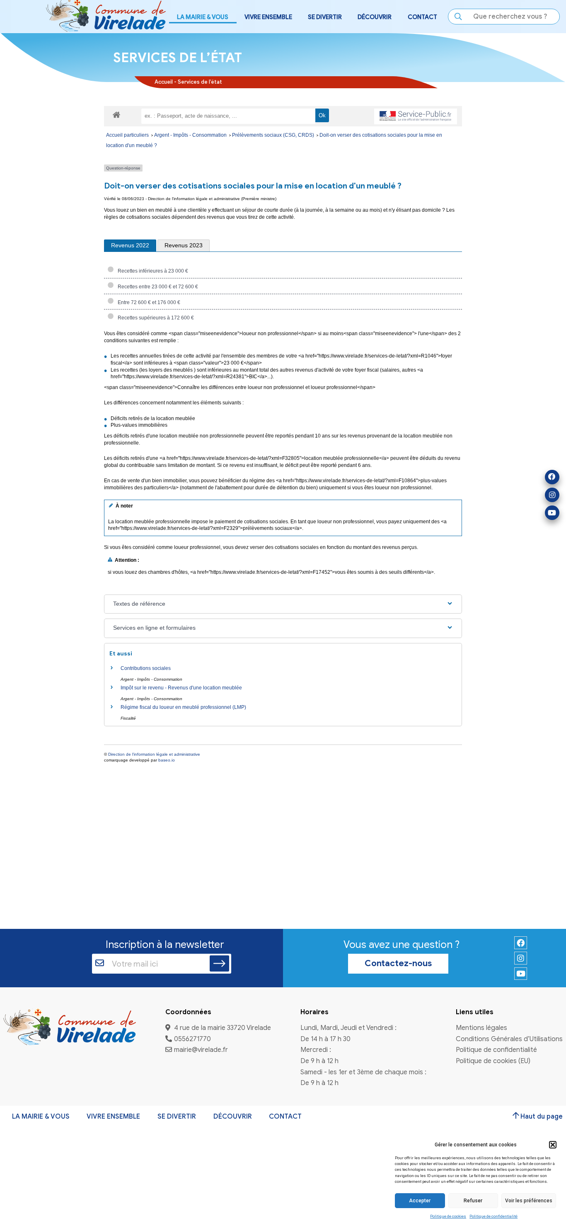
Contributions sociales (146, 668)
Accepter (420, 1201)
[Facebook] (552, 477)
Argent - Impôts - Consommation (191, 135)
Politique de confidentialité (493, 1216)
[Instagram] (552, 495)
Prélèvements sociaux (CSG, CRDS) (273, 135)
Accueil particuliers (128, 135)
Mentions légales (481, 1028)
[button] (552, 1144)
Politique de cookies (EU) (493, 1061)
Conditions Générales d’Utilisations (509, 1039)
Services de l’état (200, 82)
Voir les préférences (528, 1201)
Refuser (473, 1201)
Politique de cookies (448, 1216)
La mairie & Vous (41, 1116)
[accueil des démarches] (116, 114)
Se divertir (176, 1116)
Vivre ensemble (113, 1116)
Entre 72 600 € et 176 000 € (147, 302)
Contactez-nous (398, 963)
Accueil (164, 82)
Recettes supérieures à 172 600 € (154, 318)
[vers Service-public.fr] (415, 116)
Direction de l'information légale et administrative (154, 754)
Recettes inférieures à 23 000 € (151, 271)
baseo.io (166, 760)
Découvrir (232, 1116)
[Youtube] (552, 512)
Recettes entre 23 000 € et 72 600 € (156, 287)
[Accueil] (69, 1027)
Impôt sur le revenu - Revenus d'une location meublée (181, 688)
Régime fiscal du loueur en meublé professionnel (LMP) (183, 707)
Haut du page (541, 1116)
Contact (422, 17)
